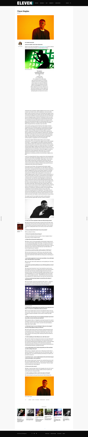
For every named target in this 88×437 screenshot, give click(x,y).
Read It (64, 433)
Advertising (47, 433)
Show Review (21, 417)
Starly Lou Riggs (20, 46)
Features (49, 416)
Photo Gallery (39, 417)
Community (46, 416)
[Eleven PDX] (25, 3)
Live (17, 417)
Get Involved (59, 433)
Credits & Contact (53, 433)
